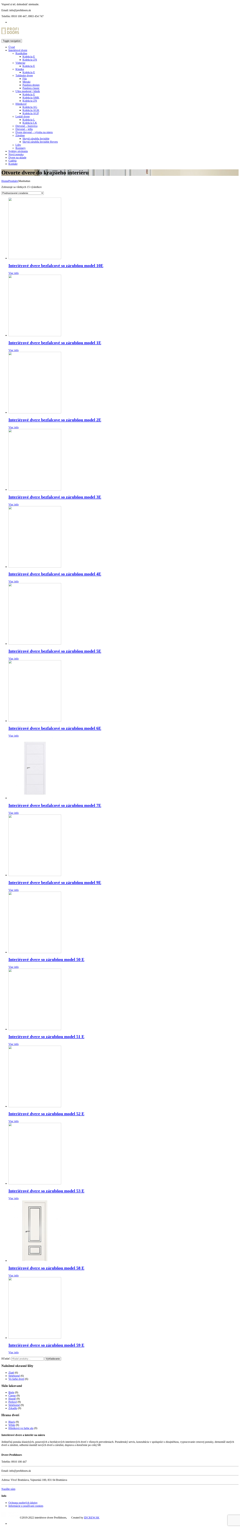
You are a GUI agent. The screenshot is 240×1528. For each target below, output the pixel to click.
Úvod (11, 47)
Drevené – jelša (24, 129)
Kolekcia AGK (30, 110)
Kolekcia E (28, 56)
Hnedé (12, 1398)
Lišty (18, 144)
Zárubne (20, 135)
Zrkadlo (12, 1408)
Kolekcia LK (29, 122)
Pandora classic (31, 88)
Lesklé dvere (22, 116)
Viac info (13, 273)
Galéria (12, 160)
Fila (24, 78)
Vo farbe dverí (16, 1378)
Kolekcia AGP (30, 113)
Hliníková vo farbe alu (20, 1428)
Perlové (12, 1401)
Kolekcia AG (29, 107)
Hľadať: (6, 1358)
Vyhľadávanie (53, 1358)
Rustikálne (21, 53)
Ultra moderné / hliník (27, 91)
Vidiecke (20, 62)
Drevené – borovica (26, 125)
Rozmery (20, 148)
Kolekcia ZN (29, 59)
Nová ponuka (16, 154)
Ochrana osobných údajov (23, 1502)
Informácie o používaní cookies (25, 1505)
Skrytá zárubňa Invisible (35, 138)
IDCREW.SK (91, 1517)
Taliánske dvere (24, 75)
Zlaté (11, 1372)
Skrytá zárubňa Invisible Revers (40, 141)
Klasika (19, 69)
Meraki (26, 81)
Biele (11, 1392)
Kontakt (12, 163)
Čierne (12, 1395)
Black (11, 1421)
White (11, 1425)
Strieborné (14, 1375)
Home (4, 181)
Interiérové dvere (17, 50)
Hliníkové (21, 103)
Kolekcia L (28, 119)
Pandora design (31, 84)
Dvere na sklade (17, 157)
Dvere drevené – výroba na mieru (34, 132)
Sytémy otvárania (18, 151)
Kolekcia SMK (30, 97)
